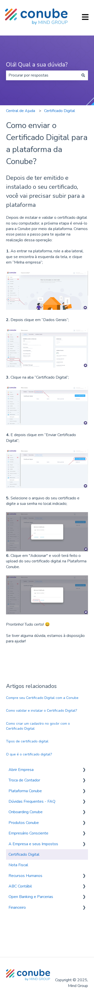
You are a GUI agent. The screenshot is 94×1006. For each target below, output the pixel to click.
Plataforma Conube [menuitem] (25, 791)
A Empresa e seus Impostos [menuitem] (33, 844)
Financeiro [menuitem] (17, 907)
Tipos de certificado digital (27, 741)
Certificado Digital (59, 111)
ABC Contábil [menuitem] (20, 886)
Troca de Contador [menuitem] (24, 780)
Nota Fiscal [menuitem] (18, 865)
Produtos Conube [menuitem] (24, 822)
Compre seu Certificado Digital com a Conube (42, 697)
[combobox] (42, 75)
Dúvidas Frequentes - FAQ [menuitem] (32, 801)
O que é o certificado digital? (29, 754)
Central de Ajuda (20, 111)
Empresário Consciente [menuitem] (28, 833)
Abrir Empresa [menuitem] (21, 769)
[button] (84, 770)
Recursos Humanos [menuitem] (25, 875)
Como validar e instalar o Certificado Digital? (41, 710)
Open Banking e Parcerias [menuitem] (31, 896)
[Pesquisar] (83, 75)
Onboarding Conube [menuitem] (26, 812)
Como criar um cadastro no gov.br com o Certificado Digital (38, 726)
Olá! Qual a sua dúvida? (37, 65)
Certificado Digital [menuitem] (24, 854)
